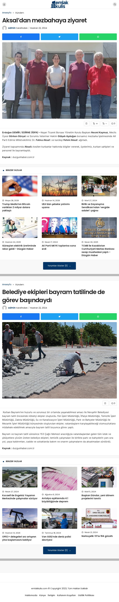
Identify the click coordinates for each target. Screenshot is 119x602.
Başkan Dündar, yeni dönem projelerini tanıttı (98, 497)
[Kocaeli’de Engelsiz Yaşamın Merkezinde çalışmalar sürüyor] (19, 477)
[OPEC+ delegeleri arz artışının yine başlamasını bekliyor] (19, 518)
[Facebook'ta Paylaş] (21, 36)
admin (12, 28)
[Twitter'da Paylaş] (59, 36)
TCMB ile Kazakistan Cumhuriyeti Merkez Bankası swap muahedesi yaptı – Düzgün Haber (98, 250)
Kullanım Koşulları (66, 595)
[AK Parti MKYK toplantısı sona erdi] (59, 227)
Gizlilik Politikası (86, 595)
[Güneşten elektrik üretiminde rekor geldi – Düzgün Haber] (19, 227)
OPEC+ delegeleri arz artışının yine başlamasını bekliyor (19, 538)
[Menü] (4, 4)
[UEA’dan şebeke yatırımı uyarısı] (59, 186)
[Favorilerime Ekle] (87, 123)
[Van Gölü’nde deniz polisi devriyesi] (59, 518)
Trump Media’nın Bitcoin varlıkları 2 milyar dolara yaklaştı (16, 207)
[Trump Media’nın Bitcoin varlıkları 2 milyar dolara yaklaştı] (19, 186)
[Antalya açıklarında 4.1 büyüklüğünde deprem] (59, 478)
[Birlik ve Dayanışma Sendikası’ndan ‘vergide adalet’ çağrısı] (99, 186)
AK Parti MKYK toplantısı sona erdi (59, 247)
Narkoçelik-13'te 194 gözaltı (97, 536)
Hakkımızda (31, 595)
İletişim (51, 595)
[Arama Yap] (115, 4)
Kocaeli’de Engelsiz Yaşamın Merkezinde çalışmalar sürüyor (19, 497)
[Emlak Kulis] (59, 4)
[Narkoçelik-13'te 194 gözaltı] (99, 518)
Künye (42, 595)
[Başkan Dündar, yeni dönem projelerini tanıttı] (99, 477)
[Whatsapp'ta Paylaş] (98, 36)
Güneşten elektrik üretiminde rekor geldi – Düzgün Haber (19, 247)
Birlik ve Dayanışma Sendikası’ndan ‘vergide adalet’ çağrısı (96, 207)
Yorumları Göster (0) (58, 265)
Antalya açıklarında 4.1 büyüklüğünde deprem (55, 500)
